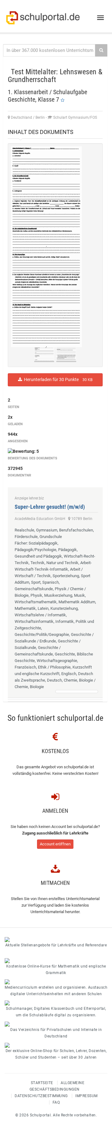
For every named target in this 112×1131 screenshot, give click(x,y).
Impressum (86, 1096)
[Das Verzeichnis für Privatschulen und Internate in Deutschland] (56, 1024)
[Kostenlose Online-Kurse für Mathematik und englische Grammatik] (56, 960)
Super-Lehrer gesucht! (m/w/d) (50, 506)
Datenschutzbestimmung (41, 1096)
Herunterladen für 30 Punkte (57, 379)
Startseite (42, 1083)
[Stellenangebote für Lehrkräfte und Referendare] (56, 939)
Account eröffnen (55, 844)
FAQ (56, 1102)
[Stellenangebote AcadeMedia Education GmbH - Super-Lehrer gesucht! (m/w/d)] (76, 691)
